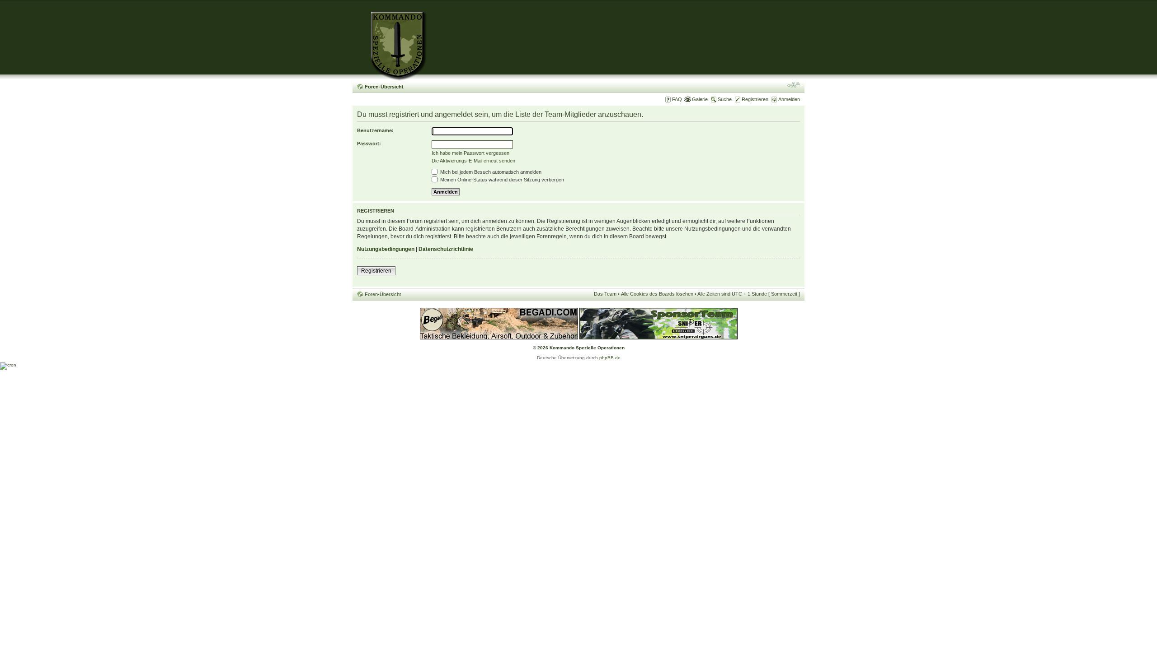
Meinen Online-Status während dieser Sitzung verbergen (501, 179)
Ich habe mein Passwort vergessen (470, 153)
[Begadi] (499, 337)
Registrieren (755, 99)
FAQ (677, 99)
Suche (725, 99)
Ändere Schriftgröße (793, 85)
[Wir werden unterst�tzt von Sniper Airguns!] (658, 337)
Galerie (700, 99)
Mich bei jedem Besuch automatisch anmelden (490, 172)
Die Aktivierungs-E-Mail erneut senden (473, 160)
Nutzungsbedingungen (385, 249)
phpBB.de (610, 357)
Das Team (605, 294)
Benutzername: (375, 130)
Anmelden (789, 99)
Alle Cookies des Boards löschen (657, 294)
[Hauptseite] (390, 40)
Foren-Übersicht (384, 86)
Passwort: (369, 143)
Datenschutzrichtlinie (446, 249)
